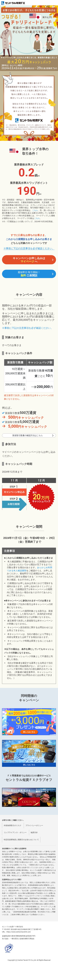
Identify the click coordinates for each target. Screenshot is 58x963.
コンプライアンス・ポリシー (15, 832)
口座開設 (29, 274)
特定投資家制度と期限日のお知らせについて (21, 840)
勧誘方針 (34, 832)
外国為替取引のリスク (12, 825)
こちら (35, 210)
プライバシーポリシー (34, 825)
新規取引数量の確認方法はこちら (27, 435)
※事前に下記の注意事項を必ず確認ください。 (29, 248)
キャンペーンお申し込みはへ (29, 260)
